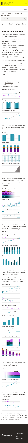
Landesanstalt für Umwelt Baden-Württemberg (9, 3)
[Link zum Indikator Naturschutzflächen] (11, 330)
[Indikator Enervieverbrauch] (11, 104)
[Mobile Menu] (25, 9)
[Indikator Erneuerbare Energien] (11, 115)
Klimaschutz (6, 180)
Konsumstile (20, 364)
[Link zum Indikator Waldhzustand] (11, 289)
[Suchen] (25, 19)
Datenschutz (19, 435)
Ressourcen (15, 226)
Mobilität (4, 129)
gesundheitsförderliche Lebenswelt (15, 394)
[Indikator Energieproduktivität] (11, 94)
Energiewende (9, 82)
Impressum (20, 433)
